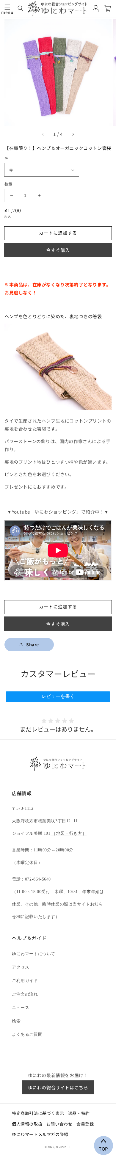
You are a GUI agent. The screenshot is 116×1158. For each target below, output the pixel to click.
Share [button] (32, 644)
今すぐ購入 (58, 250)
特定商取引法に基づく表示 (38, 1113)
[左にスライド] (43, 134)
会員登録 (85, 1124)
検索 (16, 1021)
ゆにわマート (63, 1146)
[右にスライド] (72, 134)
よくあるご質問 (27, 1034)
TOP (103, 1148)
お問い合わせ (59, 1124)
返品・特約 (79, 1113)
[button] (7, 7)
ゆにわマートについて (33, 954)
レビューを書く (58, 696)
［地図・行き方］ (69, 833)
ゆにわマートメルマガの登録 (40, 1134)
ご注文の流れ (25, 994)
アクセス (20, 967)
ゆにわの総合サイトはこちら (58, 1087)
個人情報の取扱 (27, 1124)
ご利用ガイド (25, 980)
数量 (8, 184)
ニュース (20, 1007)
